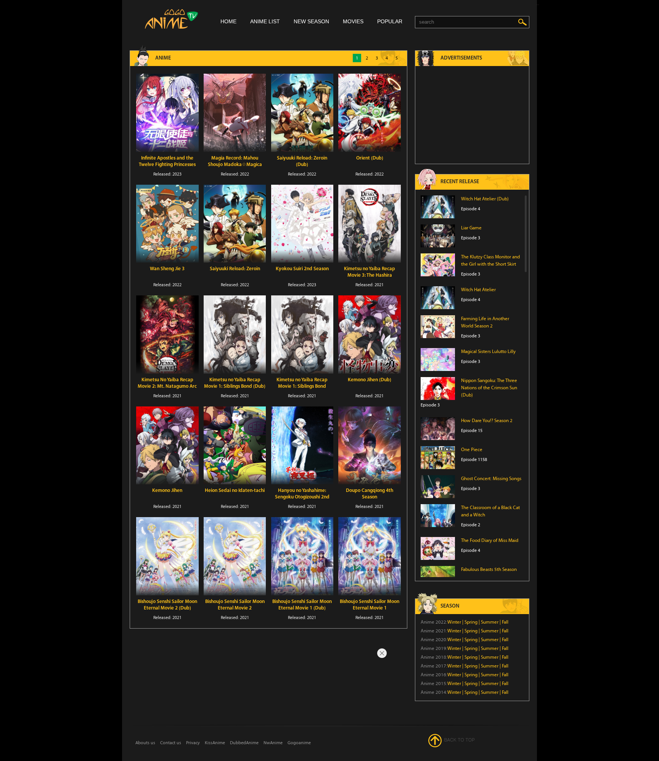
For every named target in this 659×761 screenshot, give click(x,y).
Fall (505, 622)
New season (311, 21)
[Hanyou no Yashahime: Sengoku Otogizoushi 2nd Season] (302, 445)
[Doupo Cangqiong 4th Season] (369, 445)
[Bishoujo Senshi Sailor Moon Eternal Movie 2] (235, 556)
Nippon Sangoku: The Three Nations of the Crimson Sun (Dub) (489, 387)
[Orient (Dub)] (369, 113)
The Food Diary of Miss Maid (489, 540)
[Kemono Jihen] (167, 445)
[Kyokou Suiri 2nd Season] (302, 224)
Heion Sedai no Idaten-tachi (235, 490)
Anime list (265, 21)
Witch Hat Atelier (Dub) (485, 199)
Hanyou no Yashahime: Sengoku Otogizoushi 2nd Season (302, 497)
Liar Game (471, 228)
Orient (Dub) (369, 158)
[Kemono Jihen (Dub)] (369, 334)
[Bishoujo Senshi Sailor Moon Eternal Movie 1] (369, 556)
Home (228, 21)
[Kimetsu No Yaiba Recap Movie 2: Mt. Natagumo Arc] (167, 334)
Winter (454, 622)
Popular (389, 21)
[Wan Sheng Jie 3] (167, 224)
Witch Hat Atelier (478, 290)
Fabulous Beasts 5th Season (489, 569)
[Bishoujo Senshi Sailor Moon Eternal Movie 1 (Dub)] (302, 556)
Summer (489, 622)
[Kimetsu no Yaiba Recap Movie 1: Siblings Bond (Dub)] (235, 334)
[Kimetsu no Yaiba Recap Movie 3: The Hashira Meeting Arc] (369, 224)
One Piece (471, 450)
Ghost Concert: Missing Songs (491, 479)
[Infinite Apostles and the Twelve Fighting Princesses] (167, 113)
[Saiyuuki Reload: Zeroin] (235, 224)
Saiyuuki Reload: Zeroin (235, 268)
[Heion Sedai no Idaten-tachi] (235, 445)
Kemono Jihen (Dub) (369, 379)
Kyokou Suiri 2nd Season (302, 268)
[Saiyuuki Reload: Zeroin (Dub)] (302, 113)
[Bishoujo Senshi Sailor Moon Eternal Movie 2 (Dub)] (167, 556)
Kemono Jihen (167, 490)
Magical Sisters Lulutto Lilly (488, 351)
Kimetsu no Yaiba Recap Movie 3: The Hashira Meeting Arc (369, 275)
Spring (471, 622)
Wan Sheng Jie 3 (167, 268)
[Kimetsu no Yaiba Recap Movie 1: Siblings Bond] (302, 334)
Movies (353, 21)
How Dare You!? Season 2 (487, 421)
